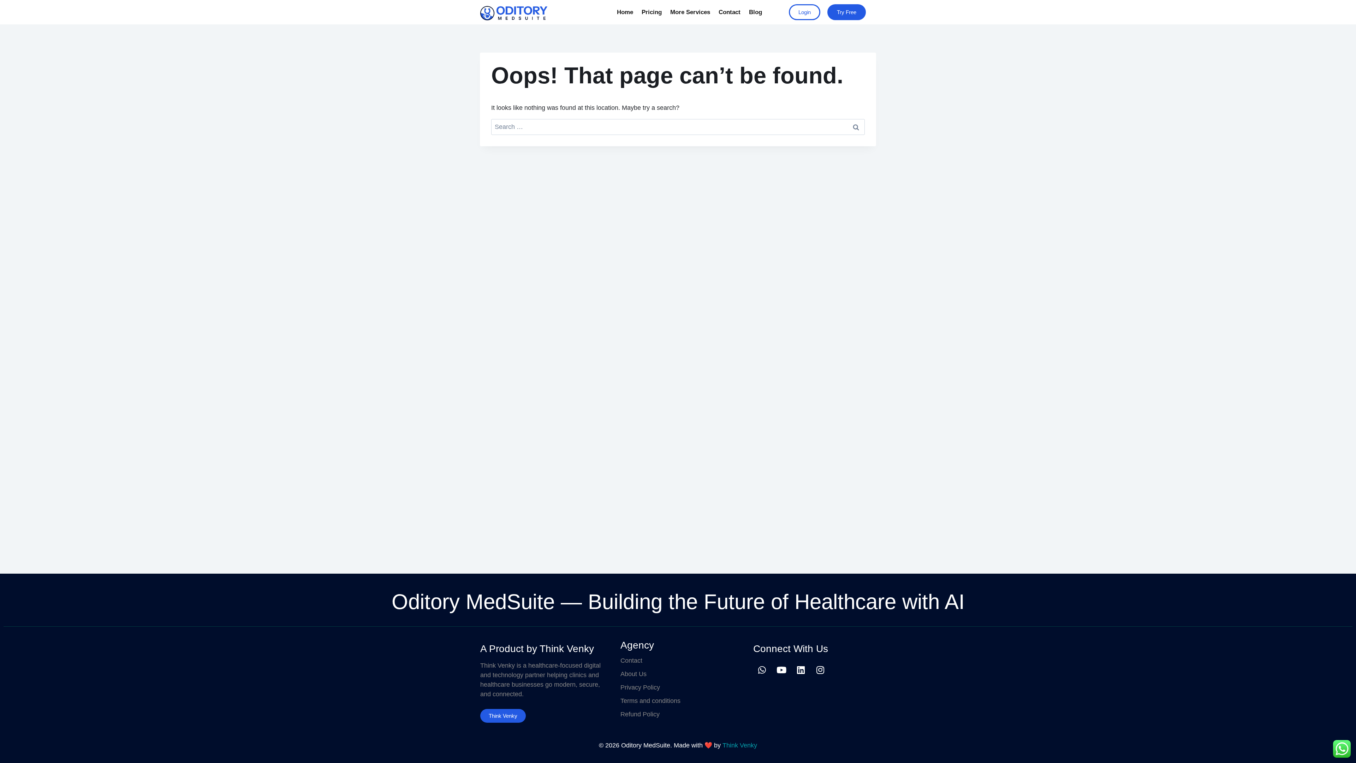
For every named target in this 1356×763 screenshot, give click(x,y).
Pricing (652, 12)
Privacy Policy (640, 687)
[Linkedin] (801, 670)
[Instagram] (820, 670)
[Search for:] (678, 126)
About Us (633, 674)
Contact (730, 12)
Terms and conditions (650, 700)
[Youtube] (781, 670)
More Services (690, 12)
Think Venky (739, 745)
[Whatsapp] (762, 670)
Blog (755, 12)
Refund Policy (640, 714)
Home (625, 12)
